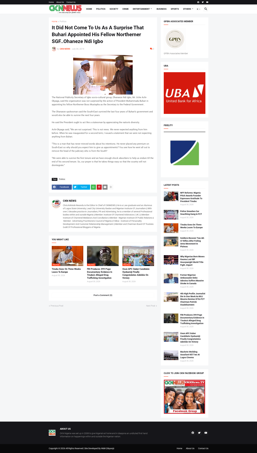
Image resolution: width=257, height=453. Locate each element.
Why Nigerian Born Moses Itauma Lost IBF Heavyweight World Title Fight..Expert (192, 260)
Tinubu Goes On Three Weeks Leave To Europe (66, 270)
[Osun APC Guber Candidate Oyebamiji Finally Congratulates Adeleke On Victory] (171, 337)
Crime (125, 9)
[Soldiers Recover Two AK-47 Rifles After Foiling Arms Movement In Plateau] (171, 241)
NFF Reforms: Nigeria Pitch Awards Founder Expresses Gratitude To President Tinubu (191, 197)
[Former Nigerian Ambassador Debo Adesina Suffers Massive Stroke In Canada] (171, 278)
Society (114, 9)
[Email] (105, 187)
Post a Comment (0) (103, 295)
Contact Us (70, 2)
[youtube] (207, 2)
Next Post (150, 306)
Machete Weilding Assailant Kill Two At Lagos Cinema (190, 355)
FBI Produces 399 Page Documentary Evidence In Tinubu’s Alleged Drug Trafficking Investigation (99, 273)
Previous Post (57, 306)
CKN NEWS (69, 200)
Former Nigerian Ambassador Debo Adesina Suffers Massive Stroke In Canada (192, 279)
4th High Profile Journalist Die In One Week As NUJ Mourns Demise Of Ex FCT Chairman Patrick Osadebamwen (192, 299)
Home (51, 2)
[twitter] (203, 2)
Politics (100, 9)
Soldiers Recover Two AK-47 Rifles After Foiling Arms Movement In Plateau (192, 242)
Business (162, 9)
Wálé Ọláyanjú (107, 448)
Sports (175, 9)
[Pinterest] (99, 187)
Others (187, 9)
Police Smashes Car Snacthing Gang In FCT (191, 212)
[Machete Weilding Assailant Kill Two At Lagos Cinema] (171, 355)
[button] (198, 9)
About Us (60, 2)
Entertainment (141, 9)
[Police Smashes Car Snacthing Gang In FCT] (171, 215)
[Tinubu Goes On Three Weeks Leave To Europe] (171, 228)
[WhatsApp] (93, 187)
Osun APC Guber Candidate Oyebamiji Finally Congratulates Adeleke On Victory (135, 273)
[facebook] (198, 2)
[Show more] (110, 187)
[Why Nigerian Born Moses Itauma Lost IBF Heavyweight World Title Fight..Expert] (171, 260)
